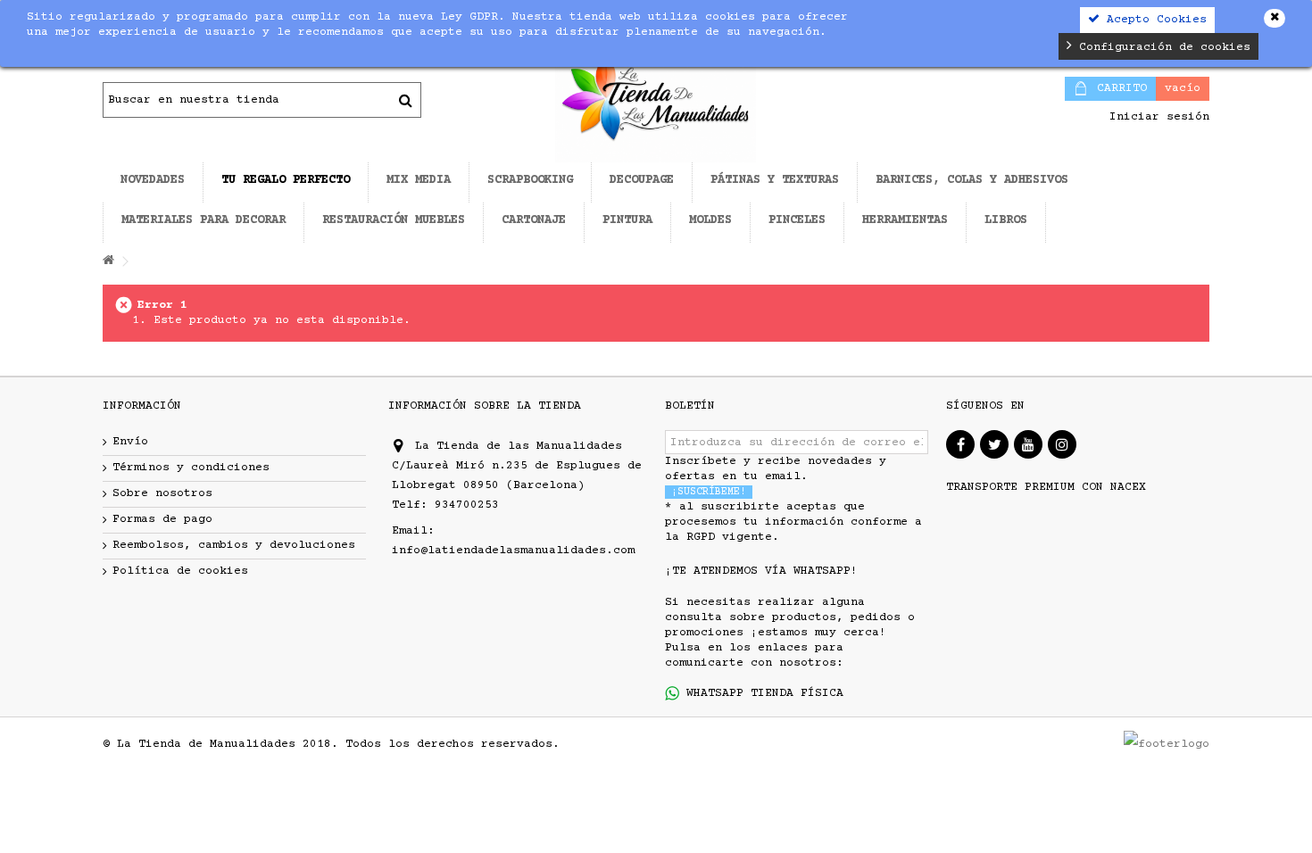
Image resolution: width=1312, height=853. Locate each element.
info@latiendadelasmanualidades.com (513, 550)
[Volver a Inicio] (108, 262)
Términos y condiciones (191, 467)
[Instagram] (1062, 444)
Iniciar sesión (1155, 117)
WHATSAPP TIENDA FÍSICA (761, 693)
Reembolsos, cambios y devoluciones (233, 545)
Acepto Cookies (1153, 19)
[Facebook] (960, 444)
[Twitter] (994, 444)
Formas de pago (162, 519)
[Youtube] (1028, 444)
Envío (130, 441)
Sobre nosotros (162, 493)
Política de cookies (180, 571)
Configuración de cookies (1161, 47)
